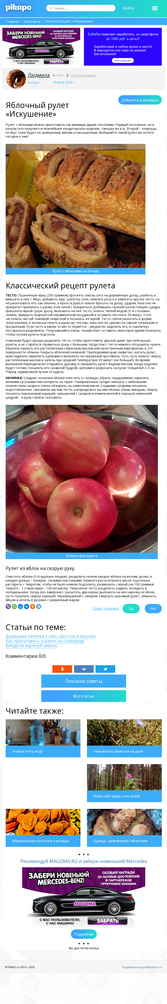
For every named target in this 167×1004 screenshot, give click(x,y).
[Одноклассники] (32, 606)
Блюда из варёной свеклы (31, 645)
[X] (105, 669)
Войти (128, 8)
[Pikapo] (18, 8)
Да (131, 608)
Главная (12, 21)
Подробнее (84, 934)
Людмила (39, 75)
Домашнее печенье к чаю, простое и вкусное (51, 636)
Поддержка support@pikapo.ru (142, 967)
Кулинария (32, 21)
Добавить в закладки (140, 100)
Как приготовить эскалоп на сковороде (45, 640)
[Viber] (8, 606)
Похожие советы (83, 681)
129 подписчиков (82, 75)
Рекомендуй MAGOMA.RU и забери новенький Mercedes (83, 861)
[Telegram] (38, 606)
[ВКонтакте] (26, 606)
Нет (153, 608)
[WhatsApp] (14, 606)
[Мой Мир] (20, 606)
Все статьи (83, 696)
